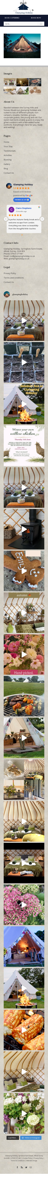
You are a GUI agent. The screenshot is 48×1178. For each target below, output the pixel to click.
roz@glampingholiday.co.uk (22, 256)
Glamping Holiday (23, 184)
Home (6, 142)
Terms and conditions (14, 277)
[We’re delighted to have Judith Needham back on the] (24, 446)
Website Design (31, 1161)
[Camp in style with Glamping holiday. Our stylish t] (24, 988)
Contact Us (9, 173)
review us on (20, 199)
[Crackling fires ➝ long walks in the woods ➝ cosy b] (24, 612)
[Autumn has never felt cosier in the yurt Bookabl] (24, 863)
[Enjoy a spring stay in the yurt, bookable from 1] (24, 821)
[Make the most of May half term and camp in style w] (24, 738)
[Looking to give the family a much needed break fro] (24, 946)
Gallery (7, 164)
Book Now (36, 18)
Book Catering (12, 18)
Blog (6, 168)
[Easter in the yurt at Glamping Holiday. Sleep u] (24, 487)
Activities (8, 155)
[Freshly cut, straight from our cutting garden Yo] (24, 654)
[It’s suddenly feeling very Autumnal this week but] (24, 905)
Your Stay (8, 146)
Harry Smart (22, 208)
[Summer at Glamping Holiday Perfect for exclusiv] (24, 404)
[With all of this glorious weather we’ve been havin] (24, 696)
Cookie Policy (27, 1158)
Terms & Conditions (18, 1161)
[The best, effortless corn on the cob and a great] (24, 1030)
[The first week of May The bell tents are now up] (24, 1113)
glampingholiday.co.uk (19, 258)
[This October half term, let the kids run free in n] (24, 571)
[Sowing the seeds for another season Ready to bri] (24, 362)
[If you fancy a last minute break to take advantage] (24, 1071)
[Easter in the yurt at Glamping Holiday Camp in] (24, 320)
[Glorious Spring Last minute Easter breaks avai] (24, 779)
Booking (8, 159)
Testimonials (10, 150)
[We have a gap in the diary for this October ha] (24, 529)
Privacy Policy (10, 273)
